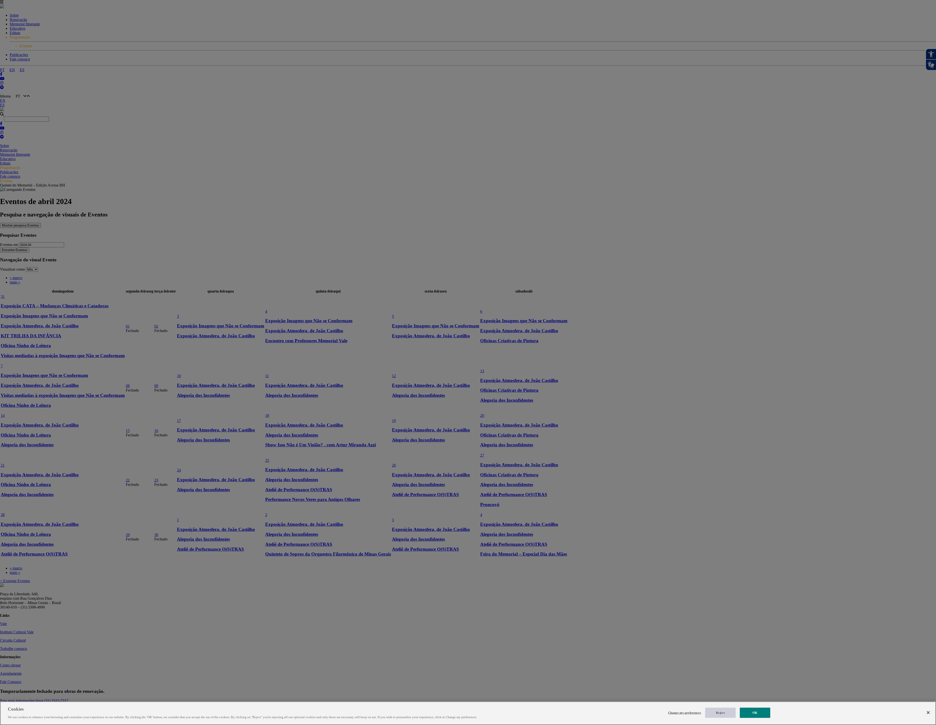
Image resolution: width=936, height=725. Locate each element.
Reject (720, 713)
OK (754, 713)
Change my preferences (684, 713)
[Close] (928, 712)
